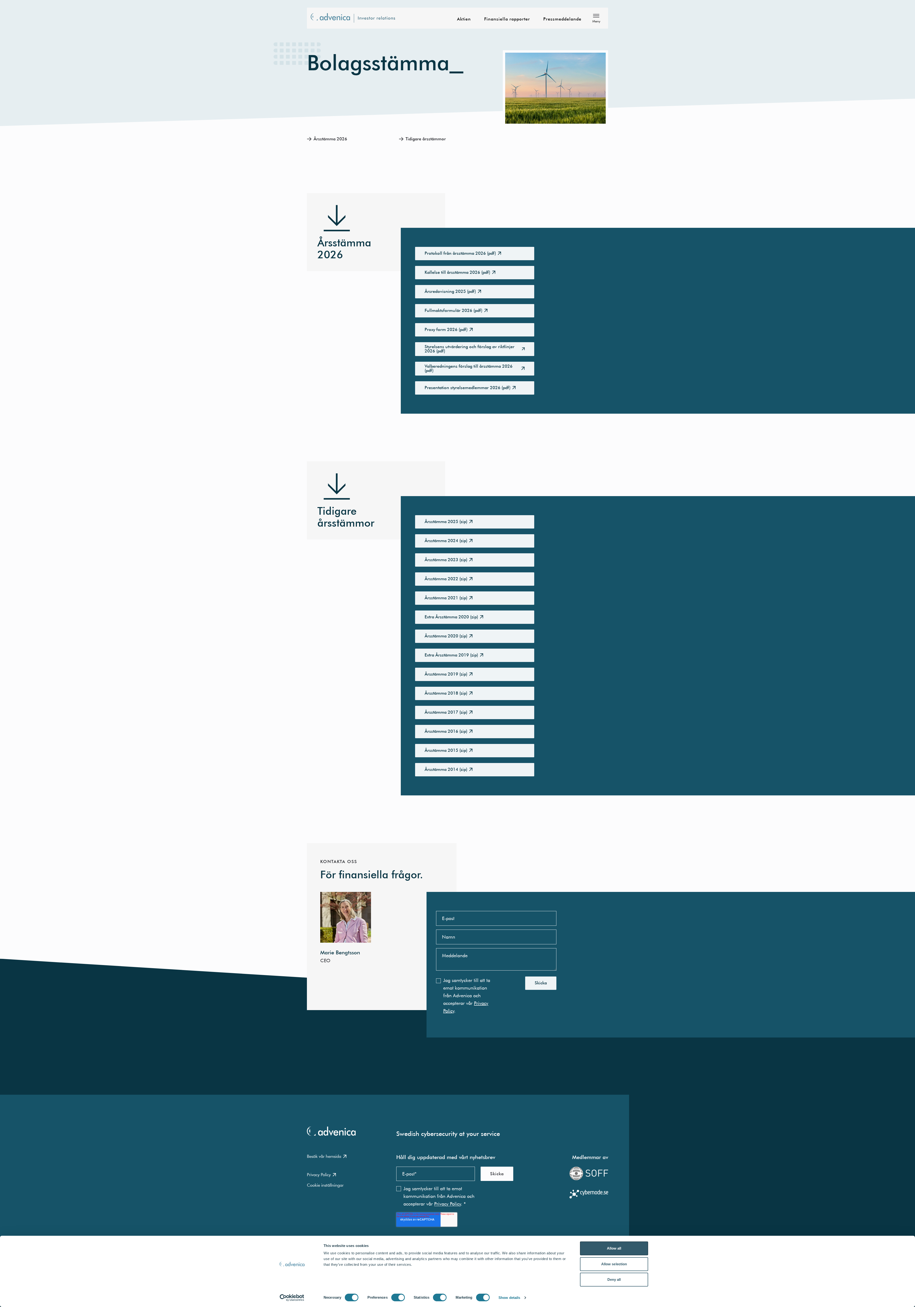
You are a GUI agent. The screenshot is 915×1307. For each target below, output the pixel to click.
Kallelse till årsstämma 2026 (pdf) (457, 272)
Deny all (614, 1279)
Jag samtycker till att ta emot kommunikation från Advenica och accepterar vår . (466, 995)
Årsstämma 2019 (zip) (446, 674)
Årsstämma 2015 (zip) (446, 750)
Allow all (614, 1248)
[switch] (398, 1297)
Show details (509, 1298)
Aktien (464, 19)
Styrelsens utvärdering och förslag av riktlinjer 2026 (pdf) (469, 349)
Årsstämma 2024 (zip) (446, 540)
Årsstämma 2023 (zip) (446, 559)
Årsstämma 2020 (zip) (446, 636)
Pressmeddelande (562, 19)
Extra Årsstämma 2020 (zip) (451, 617)
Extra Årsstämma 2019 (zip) (451, 655)
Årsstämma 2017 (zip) (446, 712)
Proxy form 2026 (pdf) (446, 329)
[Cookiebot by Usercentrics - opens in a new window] (292, 1297)
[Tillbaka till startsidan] (356, 18)
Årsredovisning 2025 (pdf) (450, 291)
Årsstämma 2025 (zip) (446, 521)
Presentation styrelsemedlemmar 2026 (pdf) (467, 387)
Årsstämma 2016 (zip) (446, 731)
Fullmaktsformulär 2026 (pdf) (453, 310)
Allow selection (614, 1264)
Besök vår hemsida (324, 1156)
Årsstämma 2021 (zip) (446, 597)
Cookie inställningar (325, 1185)
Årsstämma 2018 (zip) (446, 693)
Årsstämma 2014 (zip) (446, 769)
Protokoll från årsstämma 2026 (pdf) (460, 253)
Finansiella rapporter (507, 19)
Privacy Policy (319, 1174)
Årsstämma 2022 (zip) (446, 578)
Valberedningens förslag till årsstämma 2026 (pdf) (469, 368)
